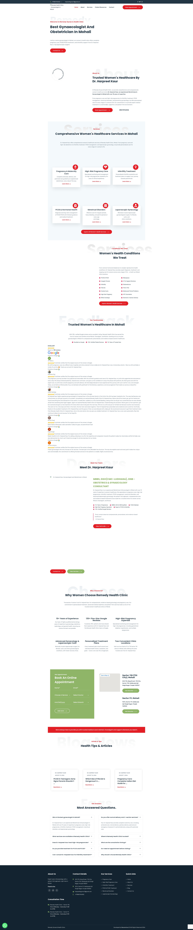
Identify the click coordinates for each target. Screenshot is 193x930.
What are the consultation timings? (113, 842)
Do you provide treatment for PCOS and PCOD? (68, 849)
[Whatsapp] (4, 925)
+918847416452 (56, 1)
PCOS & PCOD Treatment (110, 888)
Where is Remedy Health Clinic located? (115, 836)
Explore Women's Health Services (112, 303)
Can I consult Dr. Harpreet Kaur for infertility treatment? (71, 855)
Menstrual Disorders (108, 891)
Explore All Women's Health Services (95, 232)
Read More (57, 787)
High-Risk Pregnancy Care (110, 882)
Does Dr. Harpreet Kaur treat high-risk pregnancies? (70, 842)
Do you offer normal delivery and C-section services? (119, 817)
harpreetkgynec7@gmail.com (72, 1)
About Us (130, 882)
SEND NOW (60, 711)
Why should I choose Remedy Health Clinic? (116, 855)
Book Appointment (131, 7)
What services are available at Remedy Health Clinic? (71, 836)
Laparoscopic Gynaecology (110, 894)
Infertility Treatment (108, 885)
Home (76, 7)
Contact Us (56, 50)
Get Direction (129, 691)
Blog (128, 888)
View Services (74, 571)
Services (89, 7)
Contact (111, 7)
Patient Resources (100, 7)
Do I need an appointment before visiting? (115, 849)
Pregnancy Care (107, 879)
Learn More (65, 184)
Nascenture (125, 927)
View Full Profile (101, 526)
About (82, 7)
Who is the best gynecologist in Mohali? (66, 817)
